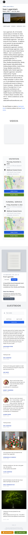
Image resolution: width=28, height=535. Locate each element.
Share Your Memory (8, 298)
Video (13, 26)
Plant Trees (14, 195)
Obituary (6, 26)
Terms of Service (18, 529)
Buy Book (14, 279)
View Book (6, 279)
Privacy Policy (10, 529)
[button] (14, 181)
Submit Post (14, 322)
